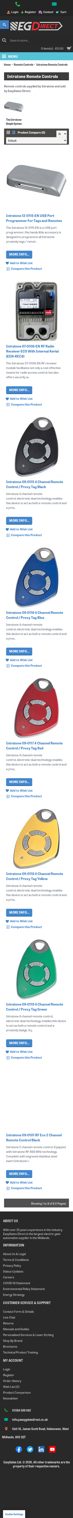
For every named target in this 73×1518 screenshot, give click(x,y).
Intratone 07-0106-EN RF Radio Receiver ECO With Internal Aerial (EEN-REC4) (32, 351)
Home (7, 64)
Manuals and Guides (16, 1329)
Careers (8, 1277)
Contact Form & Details (18, 1311)
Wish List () (11, 1386)
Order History (12, 1380)
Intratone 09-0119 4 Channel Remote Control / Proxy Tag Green (34, 1007)
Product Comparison (17, 1392)
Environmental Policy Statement (24, 1288)
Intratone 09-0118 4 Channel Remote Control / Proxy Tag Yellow (34, 876)
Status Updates (13, 1271)
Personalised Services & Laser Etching (28, 1334)
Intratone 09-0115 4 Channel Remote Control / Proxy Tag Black (34, 484)
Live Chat (9, 1317)
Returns (8, 1323)
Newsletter (10, 1398)
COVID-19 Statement (16, 1283)
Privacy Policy (12, 1265)
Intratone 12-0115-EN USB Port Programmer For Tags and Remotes (34, 218)
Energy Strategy (14, 1294)
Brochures (10, 1346)
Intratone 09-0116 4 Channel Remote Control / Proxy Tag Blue (34, 615)
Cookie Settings (14, 1514)
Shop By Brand (12, 1340)
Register (8, 1375)
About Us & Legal (14, 1253)
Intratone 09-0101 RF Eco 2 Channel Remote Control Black (34, 1137)
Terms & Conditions (16, 1259)
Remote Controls (23, 64)
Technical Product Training (20, 1352)
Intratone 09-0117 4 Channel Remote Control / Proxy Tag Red (34, 745)
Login (6, 1369)
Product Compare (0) (31, 132)
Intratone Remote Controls (52, 64)
